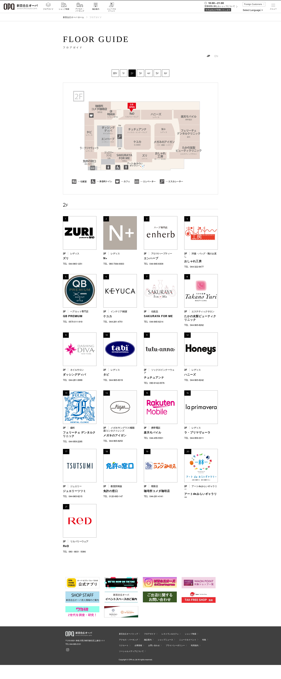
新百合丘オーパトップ (128, 633)
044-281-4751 (116, 321)
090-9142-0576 (157, 382)
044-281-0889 (75, 380)
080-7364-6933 (116, 263)
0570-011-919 (75, 321)
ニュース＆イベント (111, 9)
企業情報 (138, 645)
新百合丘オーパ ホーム (73, 17)
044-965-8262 (197, 325)
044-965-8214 (156, 321)
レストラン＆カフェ (170, 633)
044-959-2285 (75, 441)
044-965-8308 (156, 263)
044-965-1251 (75, 263)
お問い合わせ (154, 645)
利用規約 (194, 645)
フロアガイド (48, 9)
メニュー (273, 9)
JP (208, 56)
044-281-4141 (156, 496)
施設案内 (95, 9)
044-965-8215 (75, 496)
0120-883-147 (116, 496)
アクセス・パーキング (79, 9)
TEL (65, 263)
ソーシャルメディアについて (131, 651)
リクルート (123, 645)
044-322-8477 (197, 266)
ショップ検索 (64, 9)
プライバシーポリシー (175, 645)
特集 (204, 639)
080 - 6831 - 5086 (77, 551)
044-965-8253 (116, 440)
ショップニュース (165, 639)
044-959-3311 (197, 437)
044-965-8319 (116, 380)
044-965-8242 (197, 380)
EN (216, 56)
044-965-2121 (75, 644)
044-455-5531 (156, 437)
